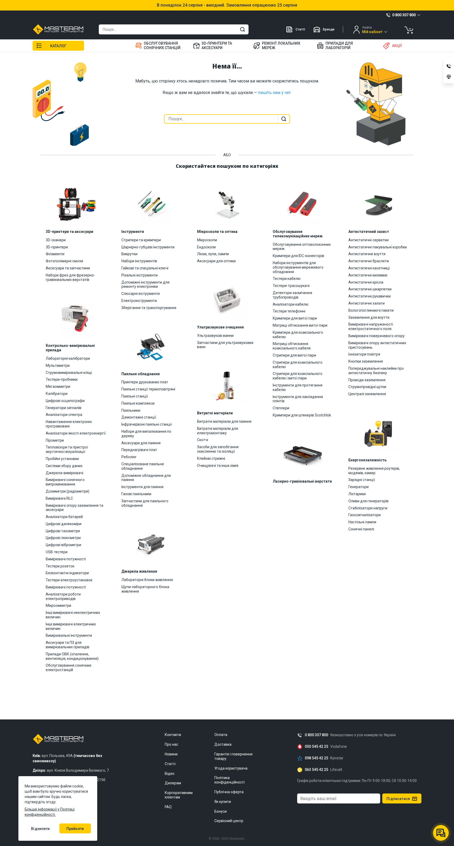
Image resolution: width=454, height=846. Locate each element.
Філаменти (55, 254)
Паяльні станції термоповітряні (148, 389)
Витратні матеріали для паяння (224, 421)
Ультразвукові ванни (215, 335)
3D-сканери (56, 240)
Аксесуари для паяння (141, 443)
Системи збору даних (64, 466)
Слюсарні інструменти (140, 293)
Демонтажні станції (138, 417)
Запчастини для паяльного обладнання (144, 503)
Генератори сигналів (63, 408)
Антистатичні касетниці (369, 268)
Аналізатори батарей (64, 517)
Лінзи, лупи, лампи (213, 254)
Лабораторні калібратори (68, 358)
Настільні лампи (362, 522)
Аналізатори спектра (64, 414)
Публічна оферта (229, 792)
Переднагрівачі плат (139, 450)
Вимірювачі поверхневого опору (376, 336)
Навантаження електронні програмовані (69, 424)
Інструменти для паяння (142, 487)
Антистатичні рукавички (369, 296)
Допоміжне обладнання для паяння (146, 477)
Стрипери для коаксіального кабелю (297, 364)
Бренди (328, 29)
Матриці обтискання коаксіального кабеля (292, 346)
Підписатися (398, 799)
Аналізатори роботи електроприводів (63, 596)
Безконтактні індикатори (67, 573)
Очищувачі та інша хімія (217, 465)
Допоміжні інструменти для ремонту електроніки (145, 284)
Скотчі (202, 440)
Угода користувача (230, 768)
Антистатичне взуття (366, 254)
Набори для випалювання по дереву (146, 433)
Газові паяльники (136, 494)
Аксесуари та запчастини (68, 268)
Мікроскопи (207, 240)
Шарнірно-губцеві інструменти (147, 247)
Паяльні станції (134, 396)
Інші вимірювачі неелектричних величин (73, 614)
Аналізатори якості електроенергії (76, 433)
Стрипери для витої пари (294, 355)
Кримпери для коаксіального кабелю (298, 334)
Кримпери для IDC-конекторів (298, 256)
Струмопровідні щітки (367, 387)
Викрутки (129, 254)
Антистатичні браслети (368, 261)
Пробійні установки (62, 459)
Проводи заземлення (366, 380)
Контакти (173, 735)
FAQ (168, 807)
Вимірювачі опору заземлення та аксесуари (74, 507)
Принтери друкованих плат (144, 382)
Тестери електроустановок (69, 580)
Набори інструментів (139, 261)
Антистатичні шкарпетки (369, 289)
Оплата (220, 735)
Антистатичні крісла (365, 282)
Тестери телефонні (289, 311)
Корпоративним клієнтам (179, 795)
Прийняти (75, 829)
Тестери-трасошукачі (291, 286)
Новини (171, 754)
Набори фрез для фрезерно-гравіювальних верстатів (70, 277)
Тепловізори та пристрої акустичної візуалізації (67, 449)
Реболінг (129, 457)
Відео (169, 773)
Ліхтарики (357, 494)
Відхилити (40, 829)
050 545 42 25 (316, 747)
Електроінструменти (139, 301)
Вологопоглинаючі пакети (371, 310)
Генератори (358, 487)
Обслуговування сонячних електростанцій (68, 667)
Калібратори (57, 393)
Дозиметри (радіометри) (67, 491)
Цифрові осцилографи (65, 401)
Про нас (171, 744)
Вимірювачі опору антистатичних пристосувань (377, 345)
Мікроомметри (58, 605)
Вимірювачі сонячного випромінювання (65, 482)
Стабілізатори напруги (367, 508)
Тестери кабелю (287, 278)
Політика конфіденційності (229, 780)
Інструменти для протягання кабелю (297, 387)
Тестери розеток (60, 566)
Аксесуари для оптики (216, 261)
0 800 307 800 (316, 735)
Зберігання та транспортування (148, 308)
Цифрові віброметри (63, 545)
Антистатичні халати (366, 303)
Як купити (222, 802)
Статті (300, 29)
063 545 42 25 (316, 770)
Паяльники (130, 410)
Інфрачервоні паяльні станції (146, 424)
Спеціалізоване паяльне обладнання (142, 466)
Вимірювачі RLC (59, 498)
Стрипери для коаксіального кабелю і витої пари (297, 376)
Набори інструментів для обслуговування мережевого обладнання (298, 267)
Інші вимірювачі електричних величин (71, 626)
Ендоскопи (206, 247)
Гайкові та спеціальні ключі (144, 268)
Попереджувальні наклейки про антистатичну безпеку (376, 370)
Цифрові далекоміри (63, 524)
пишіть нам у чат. (274, 92)
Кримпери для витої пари (295, 318)
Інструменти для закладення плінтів (298, 399)
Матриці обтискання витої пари (300, 325)
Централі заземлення (367, 394)
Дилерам (173, 783)
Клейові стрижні (211, 458)
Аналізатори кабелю (290, 304)
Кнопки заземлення (365, 361)
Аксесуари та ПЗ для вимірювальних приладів (67, 644)
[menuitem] (161, 45)
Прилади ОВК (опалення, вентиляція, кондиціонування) (72, 656)
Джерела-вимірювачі (64, 473)
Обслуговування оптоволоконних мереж (302, 246)
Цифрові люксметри (63, 538)
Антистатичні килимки (367, 275)
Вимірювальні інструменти (69, 635)
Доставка (222, 744)
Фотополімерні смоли (64, 261)
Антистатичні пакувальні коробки (377, 247)
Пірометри (55, 440)
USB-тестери (57, 552)
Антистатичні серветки (368, 240)
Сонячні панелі (361, 529)
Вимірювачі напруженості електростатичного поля (370, 326)
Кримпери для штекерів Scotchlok (302, 415)
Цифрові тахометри (63, 531)
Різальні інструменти (139, 275)
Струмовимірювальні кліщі (69, 372)
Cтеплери (281, 408)
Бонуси (220, 811)
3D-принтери (57, 247)
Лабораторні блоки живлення (147, 580)
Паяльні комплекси (137, 403)
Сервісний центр (228, 821)
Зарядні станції (361, 480)
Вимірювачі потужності (66, 559)
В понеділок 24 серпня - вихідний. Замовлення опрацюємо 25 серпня (227, 5)
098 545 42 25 (316, 758)
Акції (397, 46)
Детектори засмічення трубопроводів (292, 295)
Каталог (58, 46)
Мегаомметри (58, 386)
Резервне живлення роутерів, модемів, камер (374, 470)
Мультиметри (58, 365)
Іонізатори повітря (364, 354)
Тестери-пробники (62, 379)
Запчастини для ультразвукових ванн (225, 345)
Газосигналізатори (364, 515)
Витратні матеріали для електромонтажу (217, 430)
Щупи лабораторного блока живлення (145, 589)
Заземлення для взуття (368, 317)
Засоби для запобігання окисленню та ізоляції (218, 449)
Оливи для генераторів (368, 501)
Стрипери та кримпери (141, 240)
